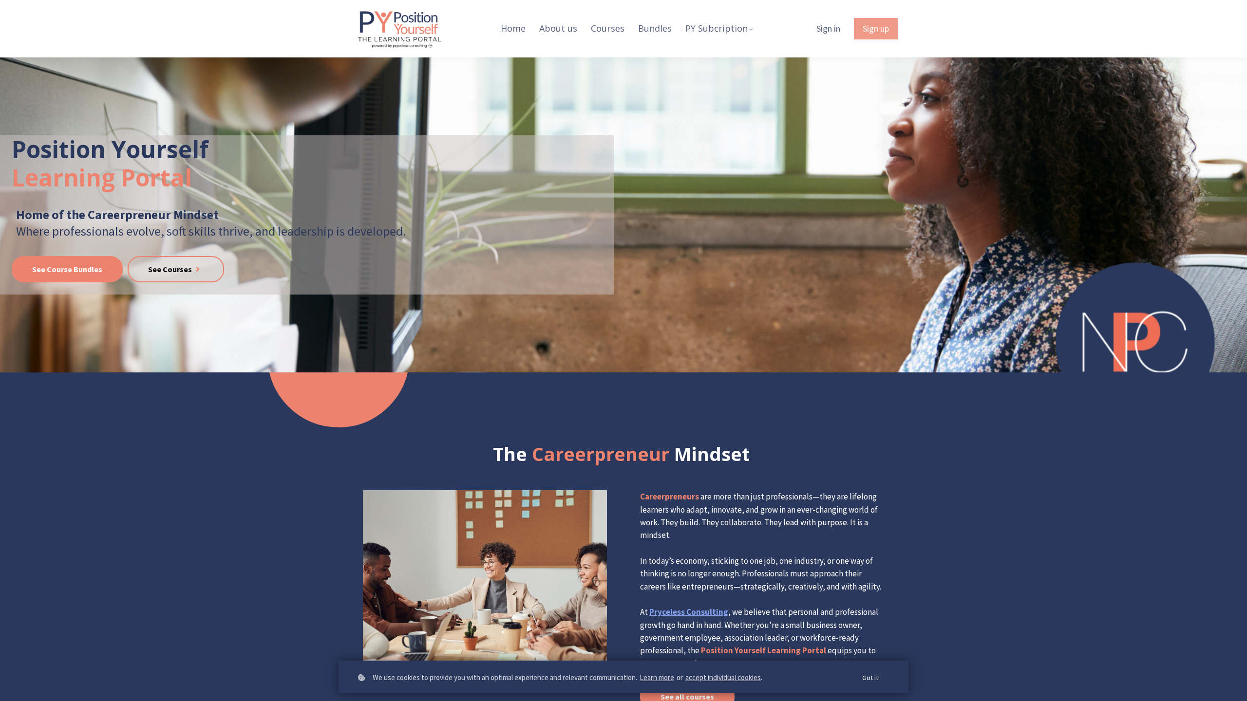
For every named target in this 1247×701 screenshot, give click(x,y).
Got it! (871, 677)
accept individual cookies (723, 677)
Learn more (657, 677)
